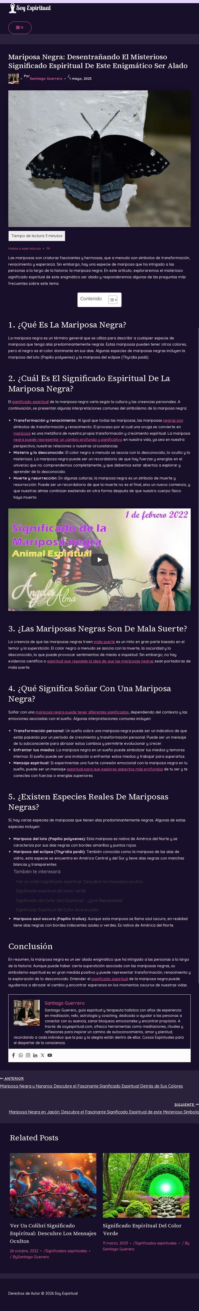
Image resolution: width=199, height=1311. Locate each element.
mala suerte (104, 641)
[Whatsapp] (20, 1055)
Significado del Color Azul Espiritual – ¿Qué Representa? (69, 900)
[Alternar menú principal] (20, 27)
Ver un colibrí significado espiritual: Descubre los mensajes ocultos (79, 881)
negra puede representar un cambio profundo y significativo (67, 439)
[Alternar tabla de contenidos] (110, 299)
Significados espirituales (66, 1251)
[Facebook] (13, 1055)
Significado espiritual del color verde (51, 890)
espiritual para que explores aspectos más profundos (115, 769)
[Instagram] (28, 1055)
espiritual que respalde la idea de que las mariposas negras (100, 661)
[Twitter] (42, 1055)
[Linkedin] (35, 1055)
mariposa (22, 433)
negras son (173, 420)
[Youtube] (49, 1055)
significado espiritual (30, 401)
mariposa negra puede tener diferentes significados (82, 712)
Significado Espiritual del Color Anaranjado (57, 909)
